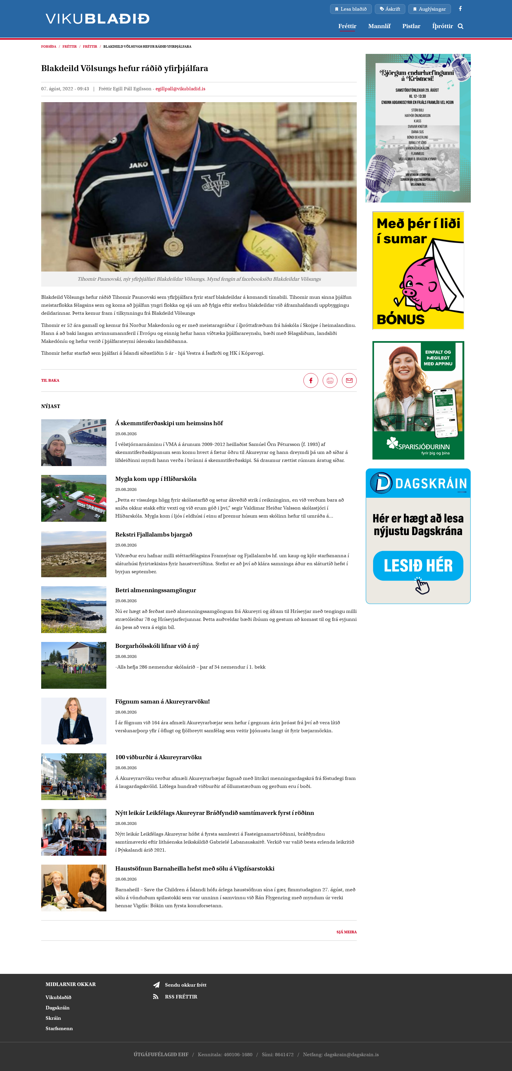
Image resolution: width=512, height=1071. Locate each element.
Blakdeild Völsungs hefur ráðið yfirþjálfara (147, 46)
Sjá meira (347, 931)
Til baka (50, 380)
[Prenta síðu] (330, 380)
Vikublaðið (58, 997)
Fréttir (70, 46)
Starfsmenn (59, 1028)
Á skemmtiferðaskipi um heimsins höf (169, 423)
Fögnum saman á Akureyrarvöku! (162, 701)
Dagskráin (58, 1008)
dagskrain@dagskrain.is (351, 1054)
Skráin (53, 1018)
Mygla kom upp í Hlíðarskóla (155, 479)
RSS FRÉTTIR (181, 997)
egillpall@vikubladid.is (180, 89)
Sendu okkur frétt (186, 985)
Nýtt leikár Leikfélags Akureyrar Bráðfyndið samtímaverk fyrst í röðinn (214, 813)
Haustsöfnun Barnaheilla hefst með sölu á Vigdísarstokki (194, 868)
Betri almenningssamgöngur (155, 590)
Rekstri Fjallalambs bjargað (153, 534)
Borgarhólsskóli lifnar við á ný (157, 646)
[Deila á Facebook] (310, 380)
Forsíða (48, 46)
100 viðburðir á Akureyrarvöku (158, 757)
